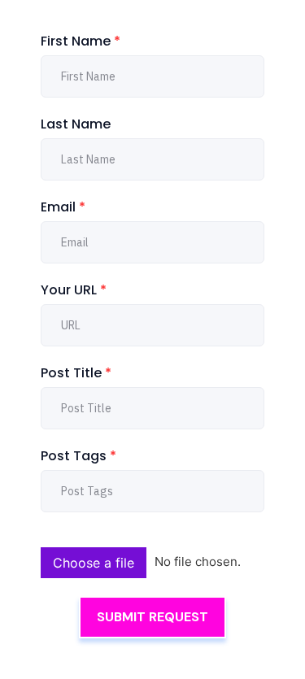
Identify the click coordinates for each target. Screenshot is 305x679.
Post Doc (65, 536)
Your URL (74, 289)
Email (63, 206)
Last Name (76, 124)
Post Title (76, 372)
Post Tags (78, 455)
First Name (80, 41)
